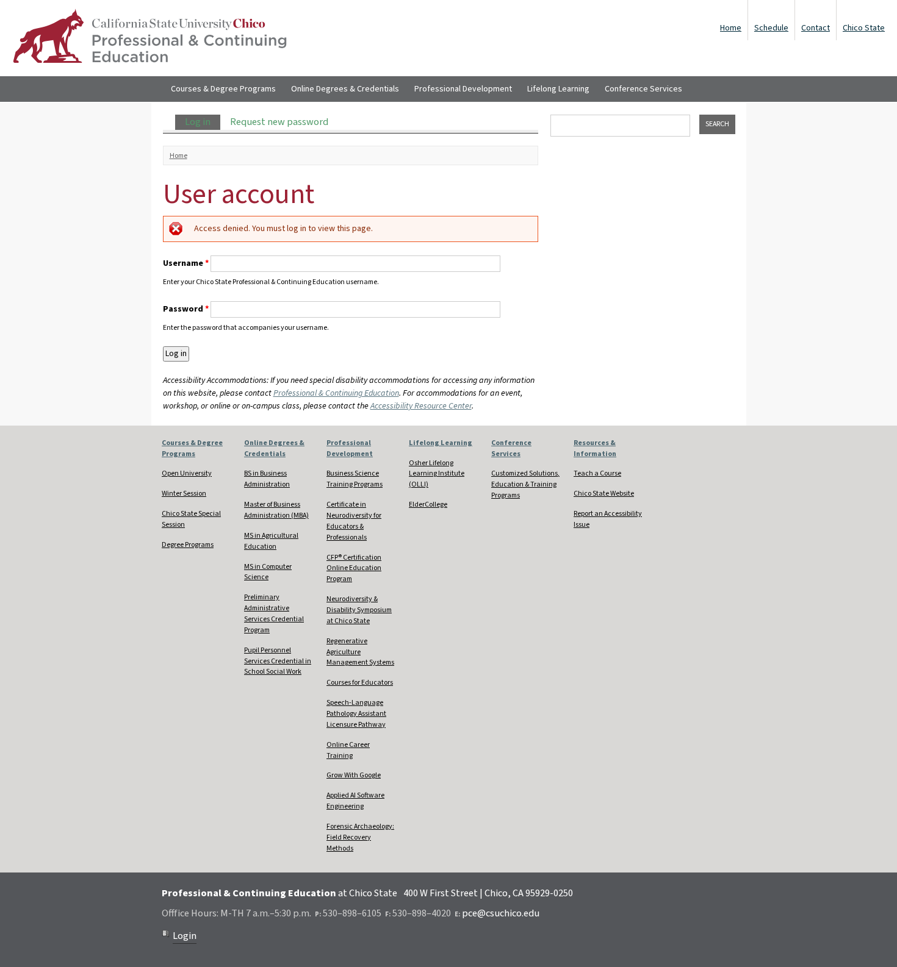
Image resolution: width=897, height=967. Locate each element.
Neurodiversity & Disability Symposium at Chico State (359, 610)
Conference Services (643, 89)
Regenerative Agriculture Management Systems (360, 652)
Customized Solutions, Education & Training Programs (525, 484)
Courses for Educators (359, 682)
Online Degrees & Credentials (345, 89)
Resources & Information (595, 448)
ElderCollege (428, 504)
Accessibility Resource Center (421, 406)
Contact (815, 28)
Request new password (279, 122)
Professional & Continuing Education (336, 393)
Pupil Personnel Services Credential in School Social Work (277, 661)
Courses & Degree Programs (223, 89)
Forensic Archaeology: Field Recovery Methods (360, 837)
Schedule (771, 28)
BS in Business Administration (267, 479)
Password (186, 309)
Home (730, 28)
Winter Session (184, 493)
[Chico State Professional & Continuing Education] (149, 38)
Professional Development (463, 89)
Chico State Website (604, 493)
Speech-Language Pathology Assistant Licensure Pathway (356, 714)
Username (186, 263)
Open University (187, 473)
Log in (202, 122)
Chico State (864, 28)
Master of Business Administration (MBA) (276, 510)
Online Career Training (348, 750)
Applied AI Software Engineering (355, 801)
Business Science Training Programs (354, 479)
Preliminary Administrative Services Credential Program (274, 613)
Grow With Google (353, 775)
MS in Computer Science (268, 572)
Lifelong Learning (558, 89)
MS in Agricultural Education (271, 541)
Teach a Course (597, 473)
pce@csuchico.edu (500, 913)
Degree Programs (188, 545)
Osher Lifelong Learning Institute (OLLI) (436, 474)
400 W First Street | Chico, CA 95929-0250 (488, 893)
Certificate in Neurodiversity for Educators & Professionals (353, 521)
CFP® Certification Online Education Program (353, 568)
